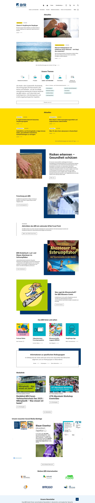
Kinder (34, 363)
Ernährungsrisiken (49, 95)
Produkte (48, 9)
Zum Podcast (19, 341)
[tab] (22, 79)
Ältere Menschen (55, 363)
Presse (51, 5)
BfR (20, 93)
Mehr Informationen (70, 341)
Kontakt (27, 501)
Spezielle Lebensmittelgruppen (70, 88)
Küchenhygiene (49, 88)
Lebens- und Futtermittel (33, 9)
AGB (22, 501)
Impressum (34, 501)
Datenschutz (41, 501)
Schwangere (43, 363)
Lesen (17, 32)
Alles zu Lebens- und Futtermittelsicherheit (56, 85)
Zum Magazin (52, 343)
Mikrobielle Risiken (50, 90)
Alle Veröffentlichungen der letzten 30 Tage (46, 65)
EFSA (50, 226)
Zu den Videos (36, 343)
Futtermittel (67, 90)
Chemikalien (42, 9)
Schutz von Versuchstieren (66, 9)
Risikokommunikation (55, 9)
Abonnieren (46, 485)
